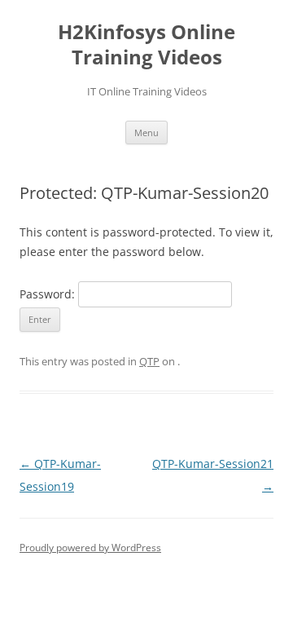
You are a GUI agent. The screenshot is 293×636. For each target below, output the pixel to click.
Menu (146, 132)
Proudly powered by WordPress (90, 547)
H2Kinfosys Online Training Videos (146, 45)
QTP (149, 361)
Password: (49, 294)
